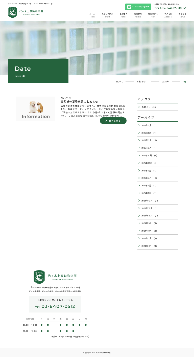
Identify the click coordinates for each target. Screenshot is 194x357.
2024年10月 (147, 215)
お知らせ (182, 13)
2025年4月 (146, 177)
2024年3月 (146, 245)
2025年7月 (146, 170)
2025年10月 (146, 162)
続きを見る (115, 120)
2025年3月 (146, 185)
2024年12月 (147, 200)
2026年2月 (146, 147)
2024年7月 (146, 238)
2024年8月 (146, 230)
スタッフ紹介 (107, 13)
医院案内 (123, 13)
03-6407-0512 (173, 8)
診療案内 (138, 13)
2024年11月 (147, 208)
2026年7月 (146, 125)
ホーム (92, 13)
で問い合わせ (140, 6)
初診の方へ (153, 13)
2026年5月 (146, 132)
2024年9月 (146, 223)
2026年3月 (146, 140)
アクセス (168, 13)
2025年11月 (146, 155)
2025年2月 (146, 192)
